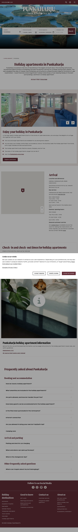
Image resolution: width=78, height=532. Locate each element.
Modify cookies (53, 273)
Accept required (39, 273)
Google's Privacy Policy (9, 267)
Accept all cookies (68, 273)
